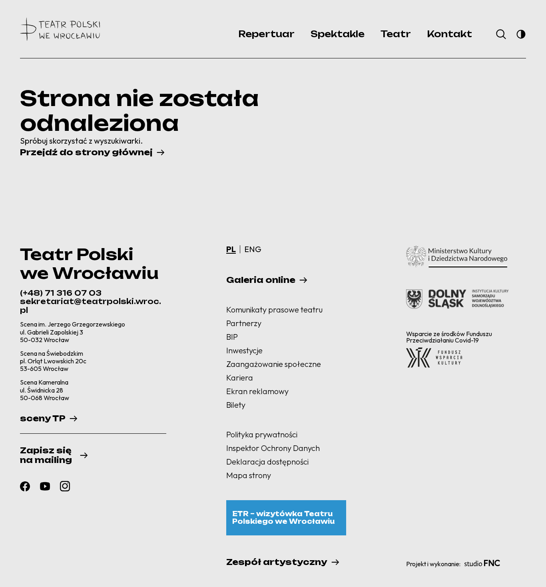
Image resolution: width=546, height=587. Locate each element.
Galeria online (260, 280)
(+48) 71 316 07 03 (61, 292)
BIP (232, 337)
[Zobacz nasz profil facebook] (25, 486)
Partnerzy (243, 323)
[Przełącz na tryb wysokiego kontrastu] (521, 34)
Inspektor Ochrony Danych (273, 448)
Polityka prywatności (261, 434)
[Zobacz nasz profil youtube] (45, 486)
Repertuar (266, 33)
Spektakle (338, 33)
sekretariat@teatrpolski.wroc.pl (90, 306)
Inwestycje (244, 350)
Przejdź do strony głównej (86, 152)
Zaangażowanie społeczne (273, 364)
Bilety (235, 405)
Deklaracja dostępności (267, 462)
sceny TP (43, 418)
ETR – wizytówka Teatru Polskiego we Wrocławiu (283, 517)
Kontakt (449, 33)
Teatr (396, 33)
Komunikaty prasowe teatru (274, 310)
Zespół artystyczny (276, 562)
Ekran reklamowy (257, 391)
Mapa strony (248, 475)
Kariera (239, 378)
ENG (252, 249)
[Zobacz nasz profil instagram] (65, 486)
